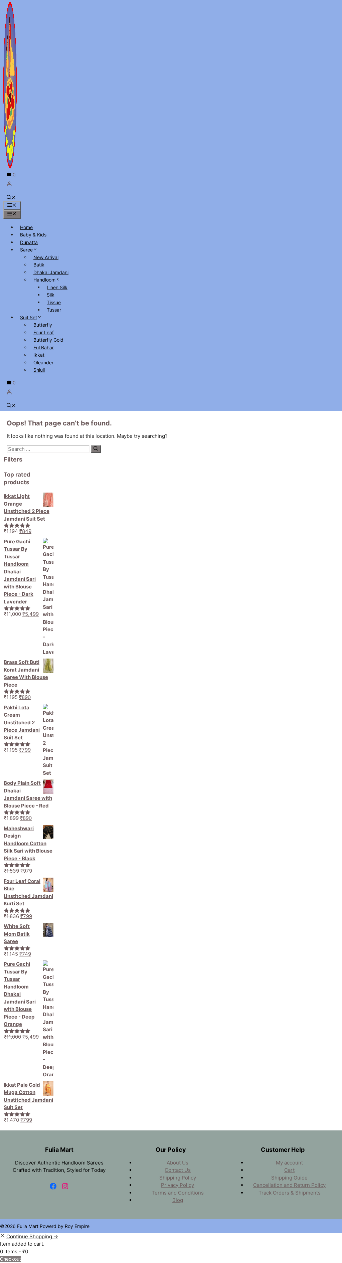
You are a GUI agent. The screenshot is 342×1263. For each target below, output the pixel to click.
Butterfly (42, 325)
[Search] (96, 449)
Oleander (43, 362)
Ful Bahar (43, 347)
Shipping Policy (177, 1178)
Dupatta (29, 242)
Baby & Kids (33, 234)
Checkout (10, 1259)
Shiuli (39, 370)
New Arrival (45, 257)
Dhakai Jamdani (50, 272)
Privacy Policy (177, 1185)
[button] (11, 198)
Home (26, 227)
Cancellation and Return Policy (289, 1185)
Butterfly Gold (48, 340)
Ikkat (38, 355)
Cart (289, 1170)
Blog (177, 1200)
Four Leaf (43, 332)
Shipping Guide (289, 1178)
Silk (50, 295)
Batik (38, 264)
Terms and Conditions (178, 1193)
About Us (177, 1162)
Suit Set (28, 317)
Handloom (44, 280)
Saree (26, 249)
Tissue (54, 302)
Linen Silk (57, 287)
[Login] (171, 184)
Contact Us (178, 1170)
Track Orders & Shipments (290, 1193)
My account (289, 1162)
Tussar (54, 310)
